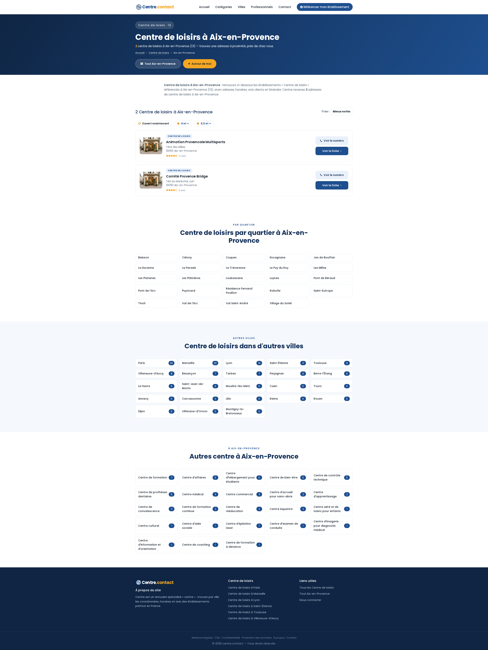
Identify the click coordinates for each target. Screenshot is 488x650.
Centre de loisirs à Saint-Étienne (250, 606)
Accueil (204, 7)
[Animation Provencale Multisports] (151, 145)
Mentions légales (202, 638)
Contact (285, 7)
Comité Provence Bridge (187, 176)
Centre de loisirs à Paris (244, 588)
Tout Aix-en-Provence (160, 64)
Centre (158, 7)
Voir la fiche (330, 151)
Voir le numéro (334, 141)
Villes (241, 7)
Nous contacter (310, 600)
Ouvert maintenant (155, 123)
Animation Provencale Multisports (195, 142)
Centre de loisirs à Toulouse (247, 612)
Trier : (326, 111)
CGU (217, 638)
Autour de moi (201, 64)
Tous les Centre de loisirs (316, 588)
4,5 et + (206, 123)
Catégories (223, 7)
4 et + (185, 123)
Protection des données (257, 638)
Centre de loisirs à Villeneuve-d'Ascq (253, 618)
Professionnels (262, 7)
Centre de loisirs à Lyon (244, 600)
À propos (279, 638)
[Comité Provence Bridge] (151, 180)
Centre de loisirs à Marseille (246, 594)
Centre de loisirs (159, 53)
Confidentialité (231, 638)
